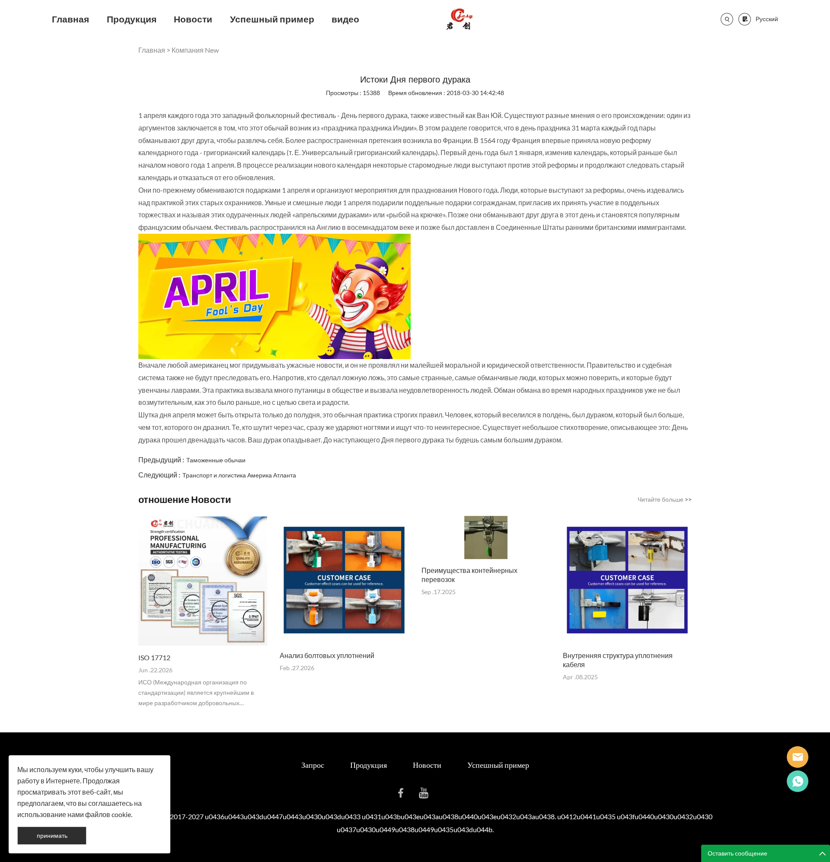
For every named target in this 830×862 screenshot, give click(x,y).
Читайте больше (665, 499)
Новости (193, 18)
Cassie (797, 781)
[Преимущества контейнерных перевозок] (485, 537)
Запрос (312, 765)
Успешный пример (272, 18)
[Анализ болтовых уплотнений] (344, 580)
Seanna (797, 757)
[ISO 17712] (202, 581)
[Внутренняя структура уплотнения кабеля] (627, 580)
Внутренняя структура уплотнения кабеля (618, 659)
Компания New (195, 50)
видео (345, 18)
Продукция (131, 18)
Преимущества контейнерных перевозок (469, 574)
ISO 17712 (154, 657)
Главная (70, 18)
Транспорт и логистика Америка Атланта (239, 475)
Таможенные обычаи (216, 460)
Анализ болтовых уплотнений (327, 655)
